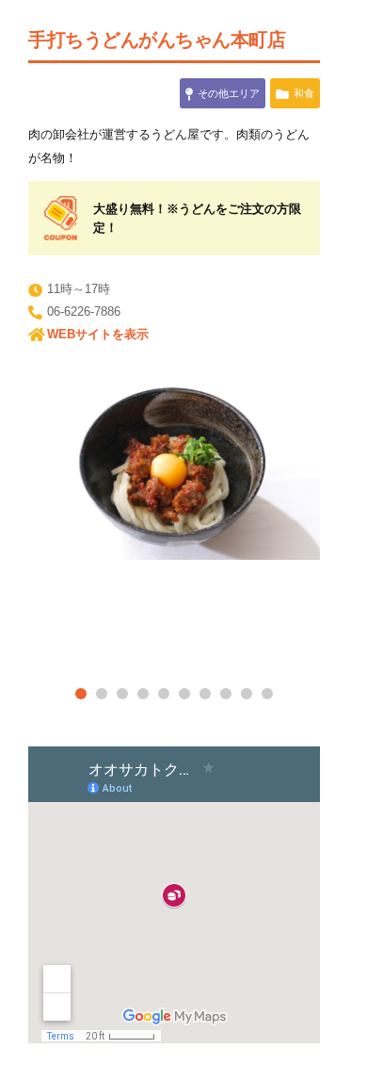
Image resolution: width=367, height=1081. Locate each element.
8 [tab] (225, 693)
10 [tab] (267, 693)
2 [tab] (101, 693)
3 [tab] (122, 693)
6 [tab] (184, 693)
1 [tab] (81, 693)
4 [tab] (143, 693)
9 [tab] (246, 693)
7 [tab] (205, 693)
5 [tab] (163, 693)
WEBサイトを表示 (98, 334)
